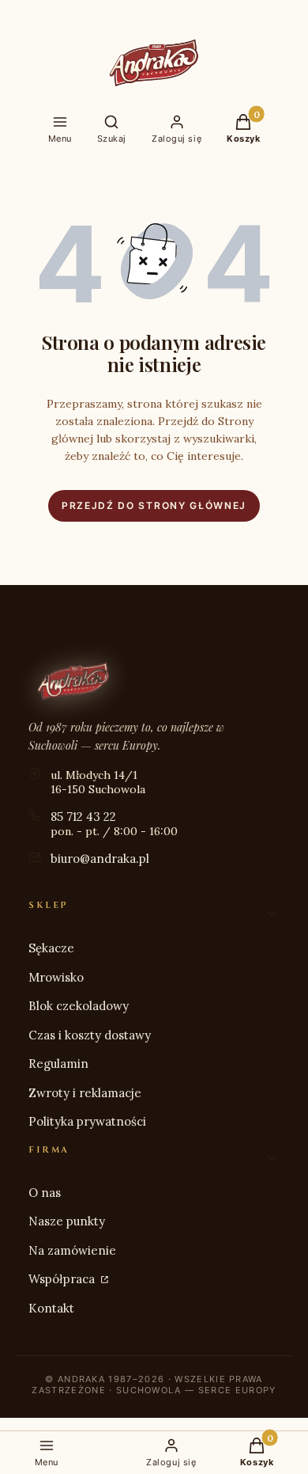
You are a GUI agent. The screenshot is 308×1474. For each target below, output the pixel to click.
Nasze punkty (66, 1221)
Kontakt (51, 1308)
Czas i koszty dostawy (89, 1035)
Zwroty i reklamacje (84, 1092)
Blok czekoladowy (78, 1005)
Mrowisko (56, 977)
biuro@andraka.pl (100, 858)
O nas (44, 1192)
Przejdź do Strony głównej (154, 505)
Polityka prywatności (87, 1121)
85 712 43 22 (83, 816)
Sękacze (51, 947)
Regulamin (58, 1063)
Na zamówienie (72, 1250)
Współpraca (63, 1278)
